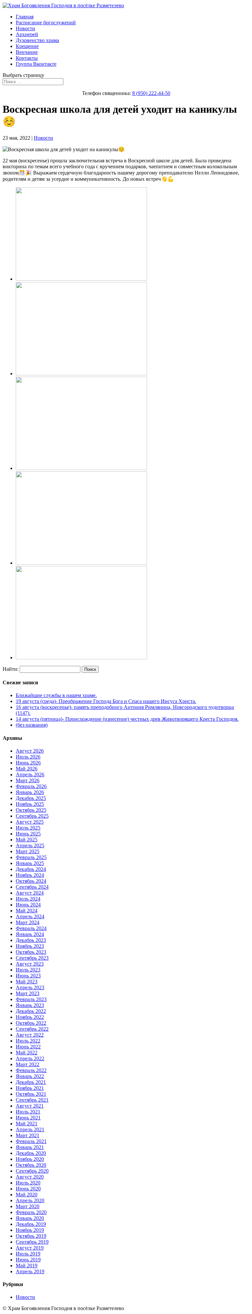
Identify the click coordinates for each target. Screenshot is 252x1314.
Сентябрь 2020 (32, 1171)
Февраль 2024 (31, 928)
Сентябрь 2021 (32, 1100)
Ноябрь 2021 (30, 1088)
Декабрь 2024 (31, 869)
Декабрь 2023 (31, 940)
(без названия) (32, 725)
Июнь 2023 (28, 975)
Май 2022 (26, 1052)
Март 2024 (27, 922)
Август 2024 (30, 893)
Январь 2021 (30, 1147)
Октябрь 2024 (31, 881)
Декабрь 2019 (31, 1224)
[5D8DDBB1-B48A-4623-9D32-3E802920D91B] (81, 563)
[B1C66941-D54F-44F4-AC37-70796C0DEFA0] (81, 657)
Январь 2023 (30, 1005)
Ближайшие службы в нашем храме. (56, 695)
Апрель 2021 (30, 1129)
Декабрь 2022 (31, 1011)
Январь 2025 (30, 863)
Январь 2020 (30, 1218)
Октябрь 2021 (31, 1094)
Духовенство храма (37, 40)
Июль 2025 (28, 828)
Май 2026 (26, 768)
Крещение (27, 46)
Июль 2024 (28, 899)
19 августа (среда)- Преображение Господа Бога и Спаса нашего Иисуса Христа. (106, 701)
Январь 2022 (30, 1076)
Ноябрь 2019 (30, 1230)
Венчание (27, 52)
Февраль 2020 (31, 1212)
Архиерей (27, 34)
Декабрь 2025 (31, 798)
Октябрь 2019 (31, 1236)
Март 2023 (27, 993)
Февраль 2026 (31, 786)
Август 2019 (30, 1248)
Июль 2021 (28, 1112)
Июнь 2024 (28, 904)
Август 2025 (30, 822)
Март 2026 (27, 780)
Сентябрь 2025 (32, 816)
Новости (25, 28)
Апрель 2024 (30, 916)
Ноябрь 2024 (30, 875)
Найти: (10, 669)
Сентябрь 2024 (32, 887)
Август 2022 (30, 1035)
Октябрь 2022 (31, 1023)
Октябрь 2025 (31, 810)
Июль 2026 (28, 757)
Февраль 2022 (31, 1070)
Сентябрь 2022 (32, 1029)
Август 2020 (30, 1177)
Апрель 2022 (30, 1058)
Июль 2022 (28, 1041)
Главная (24, 16)
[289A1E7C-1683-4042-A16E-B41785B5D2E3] (81, 468)
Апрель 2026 (30, 774)
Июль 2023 (28, 970)
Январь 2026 (30, 792)
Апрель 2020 (30, 1200)
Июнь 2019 (28, 1259)
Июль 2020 (28, 1182)
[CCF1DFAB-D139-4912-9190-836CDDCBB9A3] (81, 373)
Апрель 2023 (30, 987)
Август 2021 (30, 1106)
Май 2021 (26, 1123)
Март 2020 (27, 1206)
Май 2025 (26, 839)
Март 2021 (27, 1135)
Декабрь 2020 (31, 1153)
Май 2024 (26, 910)
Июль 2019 (28, 1253)
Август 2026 (30, 751)
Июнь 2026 (28, 762)
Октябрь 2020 (31, 1165)
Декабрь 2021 (31, 1082)
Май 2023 (26, 981)
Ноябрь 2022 (30, 1017)
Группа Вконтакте (36, 64)
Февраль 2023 (31, 999)
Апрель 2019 (30, 1271)
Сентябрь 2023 (32, 958)
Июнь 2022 (28, 1046)
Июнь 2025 (28, 833)
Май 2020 (26, 1194)
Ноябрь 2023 (30, 946)
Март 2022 (27, 1064)
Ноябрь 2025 (30, 804)
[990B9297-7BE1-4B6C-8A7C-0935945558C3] (81, 279)
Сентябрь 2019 (32, 1242)
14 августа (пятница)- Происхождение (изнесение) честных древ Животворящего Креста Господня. (127, 719)
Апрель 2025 (30, 845)
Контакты (27, 58)
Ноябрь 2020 (30, 1159)
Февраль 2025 (31, 857)
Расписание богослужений (46, 22)
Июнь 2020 (28, 1188)
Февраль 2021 (31, 1141)
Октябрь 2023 (31, 952)
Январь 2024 (30, 934)
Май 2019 (26, 1265)
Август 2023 (30, 964)
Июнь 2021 (28, 1117)
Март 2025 (27, 851)
